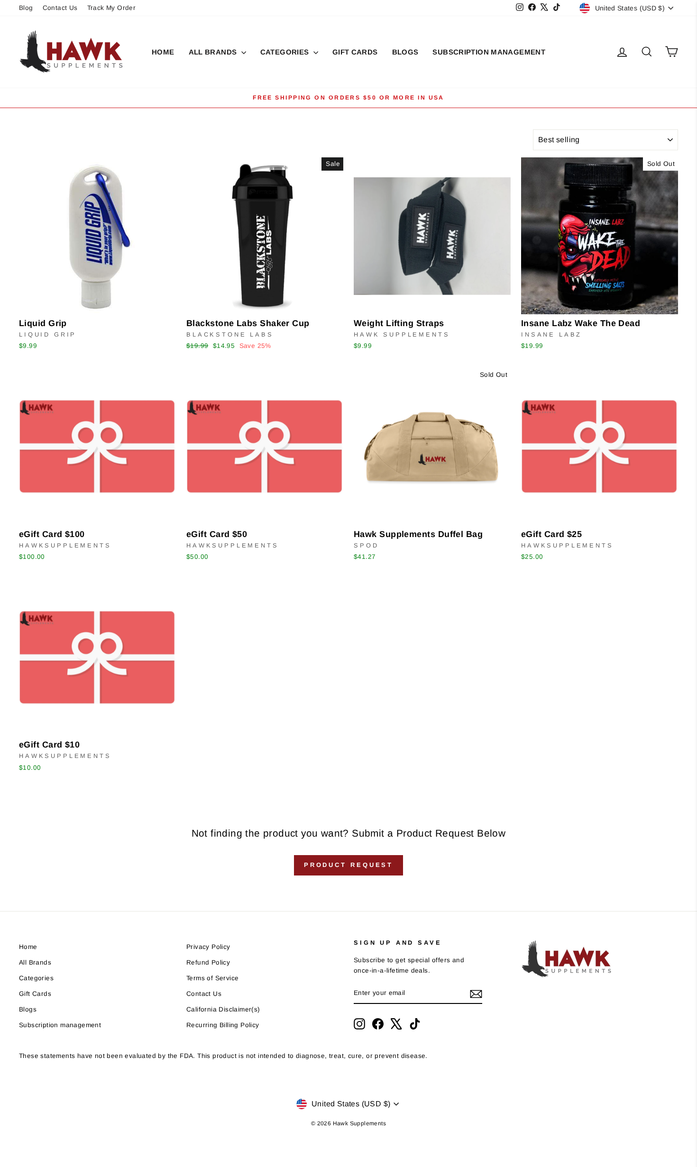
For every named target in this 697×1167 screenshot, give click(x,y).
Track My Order (111, 7)
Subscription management (488, 52)
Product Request (349, 864)
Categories (285, 52)
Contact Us (60, 7)
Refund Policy (208, 962)
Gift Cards (355, 52)
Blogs (405, 52)
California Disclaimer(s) (223, 1009)
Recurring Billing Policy (222, 1025)
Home (163, 52)
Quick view (97, 302)
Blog (26, 7)
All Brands (214, 52)
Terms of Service (212, 978)
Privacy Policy (208, 946)
